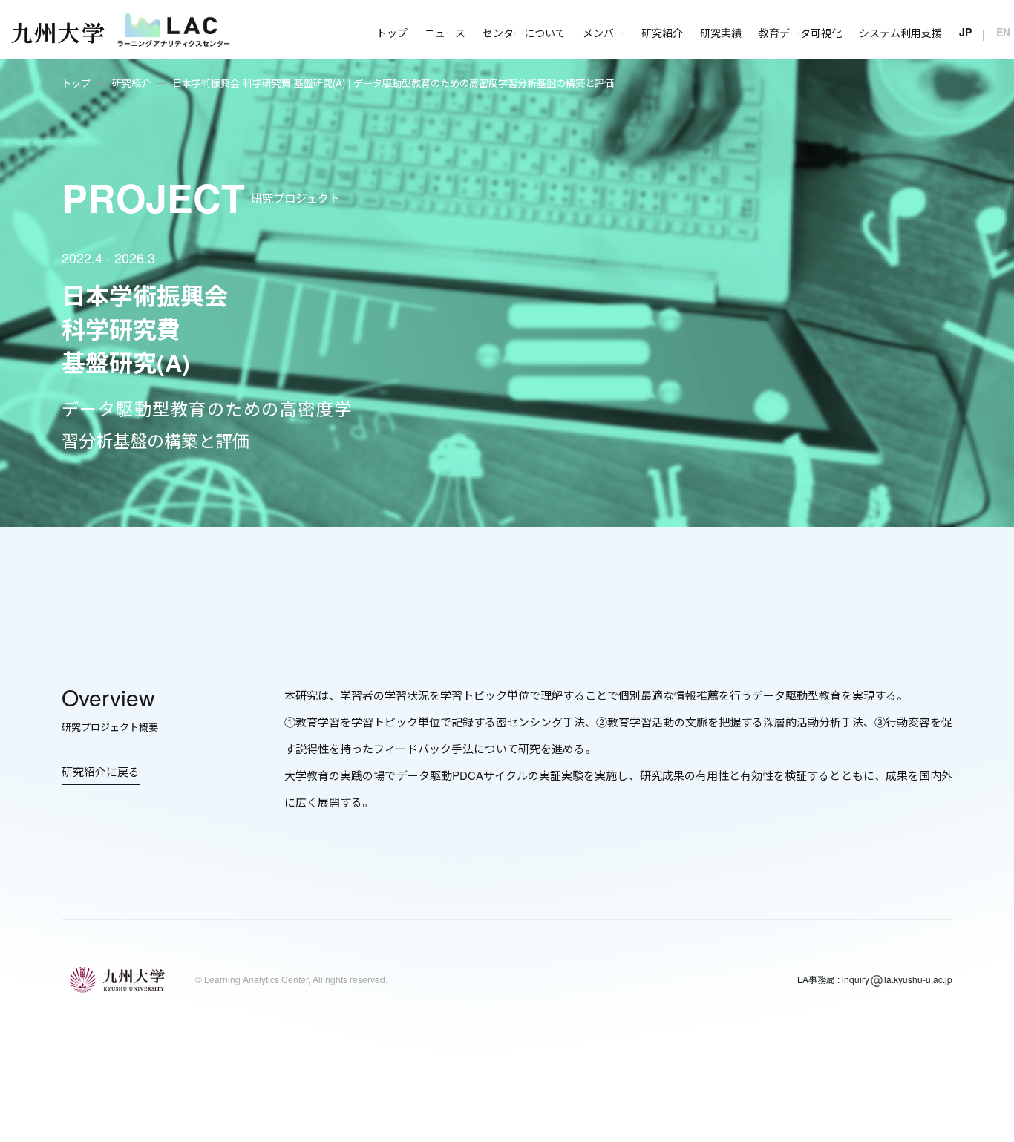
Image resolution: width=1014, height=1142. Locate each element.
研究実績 (721, 32)
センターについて (524, 32)
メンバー (603, 32)
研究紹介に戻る (101, 771)
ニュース (445, 32)
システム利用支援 (900, 32)
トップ (392, 32)
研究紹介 (662, 32)
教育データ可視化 (800, 32)
